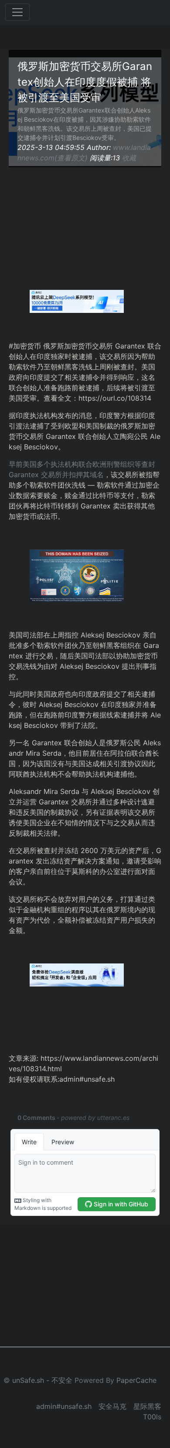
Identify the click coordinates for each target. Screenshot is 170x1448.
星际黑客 (147, 1406)
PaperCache (136, 1380)
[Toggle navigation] (17, 12)
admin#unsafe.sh (64, 1406)
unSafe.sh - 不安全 (42, 1380)
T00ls (152, 1416)
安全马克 (112, 1406)
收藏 (129, 157)
